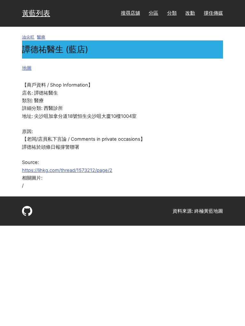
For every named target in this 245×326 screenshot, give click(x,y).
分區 (153, 13)
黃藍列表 (36, 13)
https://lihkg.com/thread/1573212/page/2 (67, 170)
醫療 (41, 37)
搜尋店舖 (130, 13)
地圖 (27, 68)
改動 (190, 13)
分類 (172, 13)
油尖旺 (28, 37)
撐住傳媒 (213, 13)
